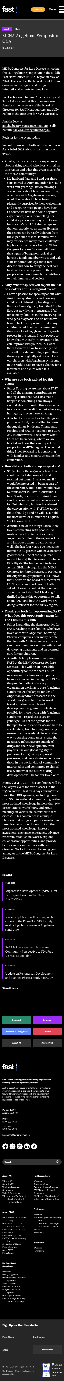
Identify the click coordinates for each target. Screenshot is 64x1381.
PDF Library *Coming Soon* (46, 1196)
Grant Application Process (46, 1187)
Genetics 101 (8, 1184)
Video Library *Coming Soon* (47, 1199)
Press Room (8, 1253)
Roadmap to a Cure (11, 1286)
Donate (38, 9)
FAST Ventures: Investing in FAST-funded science (46, 1225)
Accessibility (8, 1374)
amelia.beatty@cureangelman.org (25, 125)
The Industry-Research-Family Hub (47, 1219)
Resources (39, 1193)
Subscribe (47, 1349)
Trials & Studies (9, 1283)
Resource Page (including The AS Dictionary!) (13, 1300)
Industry (47, 1020)
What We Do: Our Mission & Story (14, 1219)
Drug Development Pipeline (11, 1291)
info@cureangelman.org (19, 1134)
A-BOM (37, 1229)
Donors (47, 1031)
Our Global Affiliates (11, 1244)
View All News (10, 988)
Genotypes (7, 1190)
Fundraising (39, 1250)
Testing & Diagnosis (11, 1187)
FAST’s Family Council (12, 1235)
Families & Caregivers (17, 1031)
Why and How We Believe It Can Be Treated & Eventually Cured (14, 1199)
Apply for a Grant (41, 1184)
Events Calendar (9, 1247)
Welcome (6, 1271)
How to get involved (11, 1295)
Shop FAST (7, 1250)
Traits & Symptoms (11, 1193)
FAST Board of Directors (13, 1229)
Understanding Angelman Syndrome (14, 1279)
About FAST (47, 1042)
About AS (16, 1042)
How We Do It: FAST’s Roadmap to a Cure (13, 1225)
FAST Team (7, 1232)
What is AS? (8, 1181)
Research (16, 1020)
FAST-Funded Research (44, 1190)
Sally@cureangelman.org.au (31, 130)
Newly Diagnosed (10, 1274)
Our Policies (7, 1371)
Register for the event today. (21, 137)
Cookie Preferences (24, 1371)
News (17, 29)
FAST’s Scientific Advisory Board (14, 1240)
